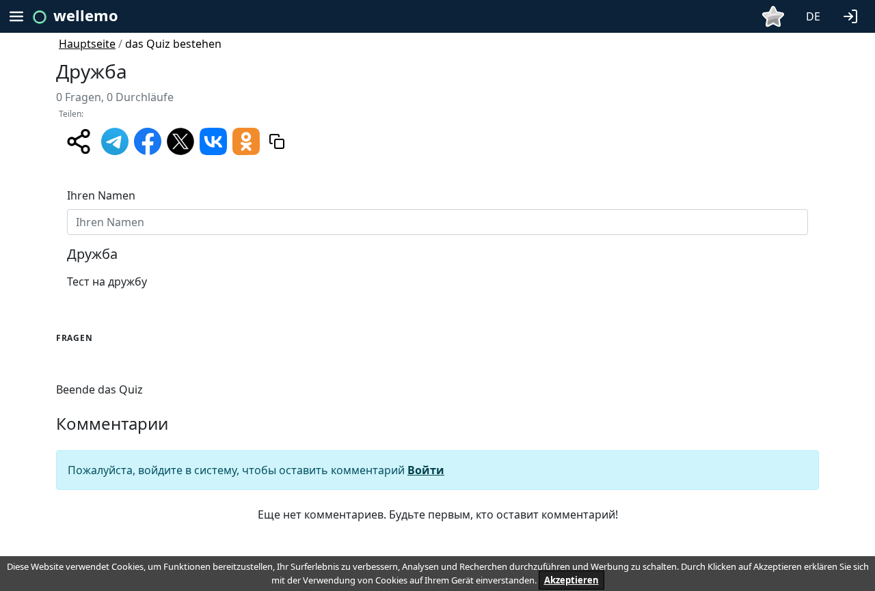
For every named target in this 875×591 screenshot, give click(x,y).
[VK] (213, 140)
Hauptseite (87, 43)
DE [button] (813, 16)
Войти (425, 470)
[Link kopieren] (277, 141)
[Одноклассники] (246, 140)
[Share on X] (180, 140)
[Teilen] (78, 141)
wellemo (85, 15)
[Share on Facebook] (147, 140)
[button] (853, 15)
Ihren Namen (101, 195)
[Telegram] (115, 140)
